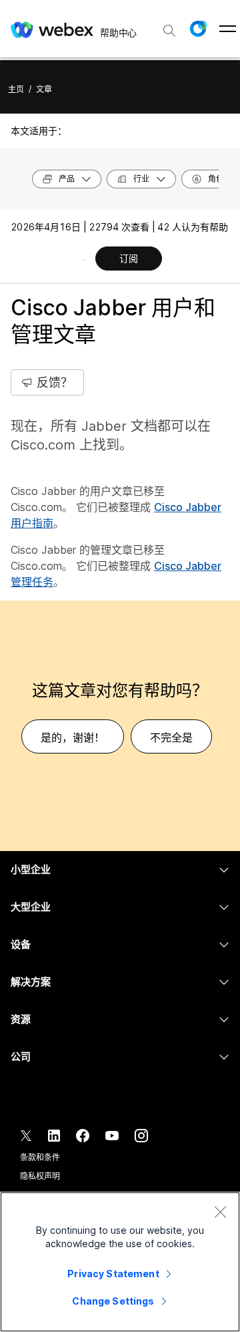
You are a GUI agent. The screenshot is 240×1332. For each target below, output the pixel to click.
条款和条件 (39, 1157)
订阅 (128, 258)
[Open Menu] (227, 28)
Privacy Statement (113, 1273)
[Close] (220, 1211)
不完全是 (171, 737)
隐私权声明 (39, 1176)
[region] (120, 1262)
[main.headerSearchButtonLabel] (169, 26)
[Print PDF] (84, 260)
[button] (198, 28)
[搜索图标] (169, 31)
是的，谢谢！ (73, 737)
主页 (16, 89)
